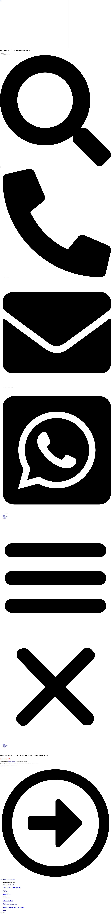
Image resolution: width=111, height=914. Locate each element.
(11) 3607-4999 (3, 766)
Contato (4, 518)
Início (4, 515)
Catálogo (4, 517)
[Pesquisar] (0, 167)
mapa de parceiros (11, 761)
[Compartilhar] (3, 912)
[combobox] (6, 54)
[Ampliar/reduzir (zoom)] (0, 912)
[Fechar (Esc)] (4, 912)
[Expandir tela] (1, 912)
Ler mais (4, 890)
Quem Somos (5, 516)
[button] (55, 631)
